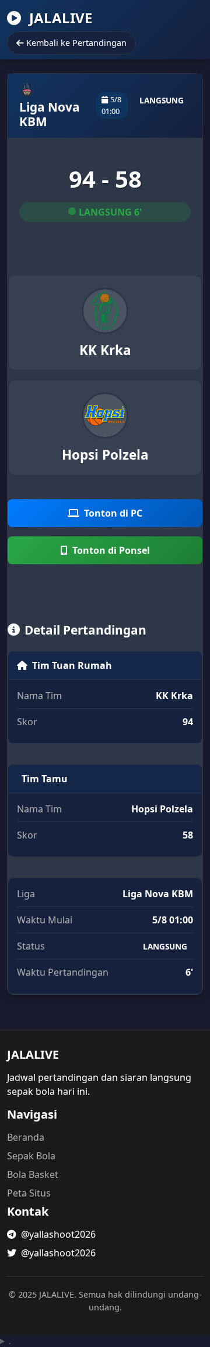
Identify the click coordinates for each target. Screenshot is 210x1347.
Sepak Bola (31, 1155)
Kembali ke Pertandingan (76, 42)
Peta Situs (29, 1193)
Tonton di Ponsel (111, 550)
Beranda (25, 1137)
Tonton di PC (113, 513)
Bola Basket (32, 1174)
